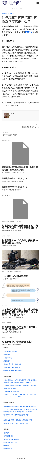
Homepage (5, 8)
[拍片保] (11, 2)
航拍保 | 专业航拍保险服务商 (12, 364)
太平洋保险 (6, 354)
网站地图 (6, 433)
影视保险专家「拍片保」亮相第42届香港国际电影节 (20, 241)
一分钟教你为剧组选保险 (15, 276)
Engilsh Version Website (11, 439)
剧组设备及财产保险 (9, 388)
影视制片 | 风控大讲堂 (16, 8)
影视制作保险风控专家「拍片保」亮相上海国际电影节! (20, 328)
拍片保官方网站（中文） (11, 442)
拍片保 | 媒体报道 (6, 236)
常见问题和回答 (8, 436)
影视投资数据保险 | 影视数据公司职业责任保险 (18, 420)
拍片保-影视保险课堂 (15, 271)
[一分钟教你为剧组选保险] (20, 260)
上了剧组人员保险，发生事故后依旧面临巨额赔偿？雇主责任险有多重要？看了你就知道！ (20, 312)
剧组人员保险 (5, 221)
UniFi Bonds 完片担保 (10, 351)
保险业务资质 (7, 448)
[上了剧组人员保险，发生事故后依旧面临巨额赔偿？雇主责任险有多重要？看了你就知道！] (20, 293)
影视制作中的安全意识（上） (15, 178)
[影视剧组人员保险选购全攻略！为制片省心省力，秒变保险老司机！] (20, 153)
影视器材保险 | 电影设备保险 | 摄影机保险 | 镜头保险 (19, 385)
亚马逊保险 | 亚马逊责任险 (11, 367)
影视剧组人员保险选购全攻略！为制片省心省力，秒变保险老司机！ (20, 226)
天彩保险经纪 (7, 358)
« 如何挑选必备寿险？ (10, 135)
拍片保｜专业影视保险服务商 (12, 370)
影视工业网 (6, 361)
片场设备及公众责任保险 (11, 391)
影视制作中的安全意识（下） (15, 187)
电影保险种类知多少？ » (30, 127)
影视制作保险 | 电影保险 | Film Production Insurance (19, 406)
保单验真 (6, 445)
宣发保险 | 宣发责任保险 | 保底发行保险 (15, 423)
